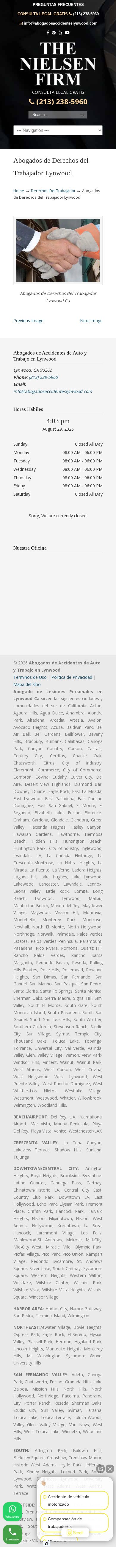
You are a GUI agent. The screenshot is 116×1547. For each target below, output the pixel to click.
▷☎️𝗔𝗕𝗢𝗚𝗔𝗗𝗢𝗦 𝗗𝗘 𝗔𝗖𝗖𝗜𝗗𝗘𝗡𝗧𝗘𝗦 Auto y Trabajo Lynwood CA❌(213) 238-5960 (58, 63)
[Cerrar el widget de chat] (110, 1469)
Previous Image (28, 320)
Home (18, 190)
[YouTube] (67, 33)
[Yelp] (60, 33)
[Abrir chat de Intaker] (46, 1543)
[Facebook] (48, 33)
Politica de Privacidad (71, 677)
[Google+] (54, 33)
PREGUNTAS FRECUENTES (58, 4)
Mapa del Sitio (27, 684)
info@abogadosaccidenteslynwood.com (61, 23)
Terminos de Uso (30, 677)
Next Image (91, 320)
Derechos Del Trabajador (53, 190)
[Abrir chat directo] (100, 1469)
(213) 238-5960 (86, 14)
